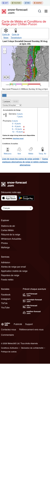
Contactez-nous (8, 329)
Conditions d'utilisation (9, 348)
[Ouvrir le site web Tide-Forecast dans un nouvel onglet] (27, 3)
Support (29, 324)
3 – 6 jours (16, 123)
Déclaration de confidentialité (32, 348)
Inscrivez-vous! (18, 138)
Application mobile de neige (14, 270)
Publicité (18, 324)
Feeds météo (7, 279)
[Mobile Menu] (46, 11)
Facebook (5, 294)
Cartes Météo (7, 230)
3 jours (20, 113)
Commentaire (7, 334)
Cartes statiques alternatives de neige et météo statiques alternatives (25, 161)
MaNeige (5, 247)
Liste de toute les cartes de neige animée (20, 158)
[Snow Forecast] (14, 11)
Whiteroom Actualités (11, 238)
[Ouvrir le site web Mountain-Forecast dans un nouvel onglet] (16, 3)
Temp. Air (42, 153)
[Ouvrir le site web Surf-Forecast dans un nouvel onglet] (5, 3)
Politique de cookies (9, 351)
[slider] (4, 95)
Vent (19, 153)
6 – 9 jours (16, 126)
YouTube (5, 307)
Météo (30, 153)
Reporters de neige (10, 275)
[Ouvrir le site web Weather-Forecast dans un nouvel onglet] (37, 3)
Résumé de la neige (10, 234)
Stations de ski (8, 225)
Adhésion (5, 262)
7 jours (20, 116)
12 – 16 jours (17, 131)
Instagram (5, 298)
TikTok (4, 303)
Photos (4, 243)
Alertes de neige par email (13, 266)
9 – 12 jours (17, 129)
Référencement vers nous (31, 329)
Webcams (7, 153)
